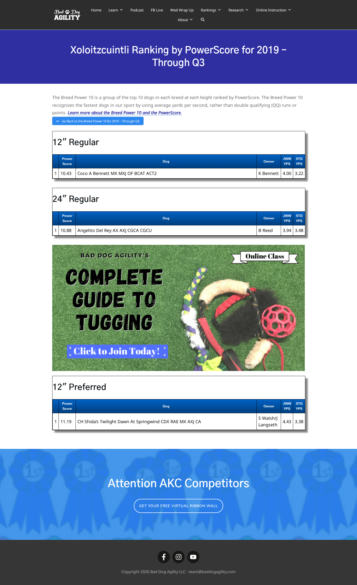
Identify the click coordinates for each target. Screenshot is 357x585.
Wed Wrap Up (182, 10)
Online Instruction (271, 10)
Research (236, 10)
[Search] (202, 20)
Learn (113, 10)
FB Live (157, 10)
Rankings (208, 10)
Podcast (137, 10)
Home (96, 10)
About (183, 19)
